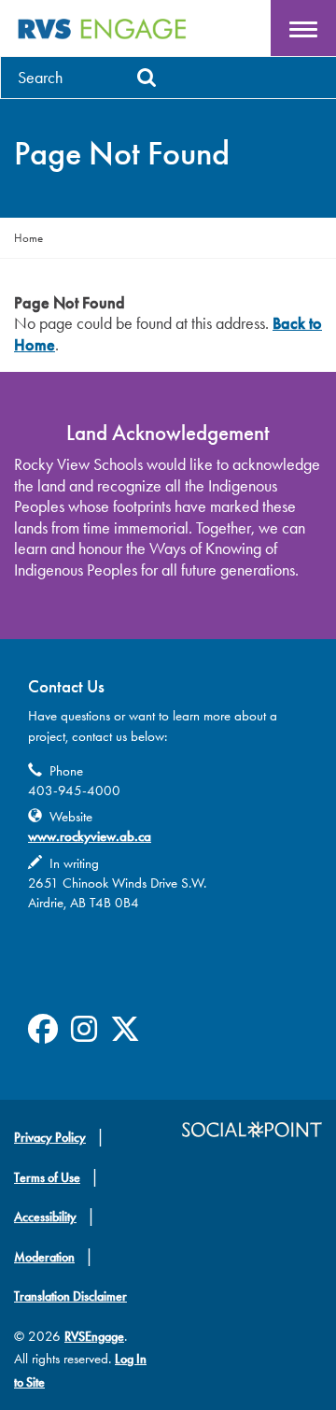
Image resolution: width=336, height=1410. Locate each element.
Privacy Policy (50, 1138)
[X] (125, 1035)
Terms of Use (47, 1178)
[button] (303, 28)
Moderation (44, 1257)
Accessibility (45, 1217)
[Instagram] (84, 1035)
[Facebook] (43, 1035)
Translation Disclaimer (70, 1296)
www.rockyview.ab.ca (89, 836)
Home (28, 238)
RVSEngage (94, 1337)
